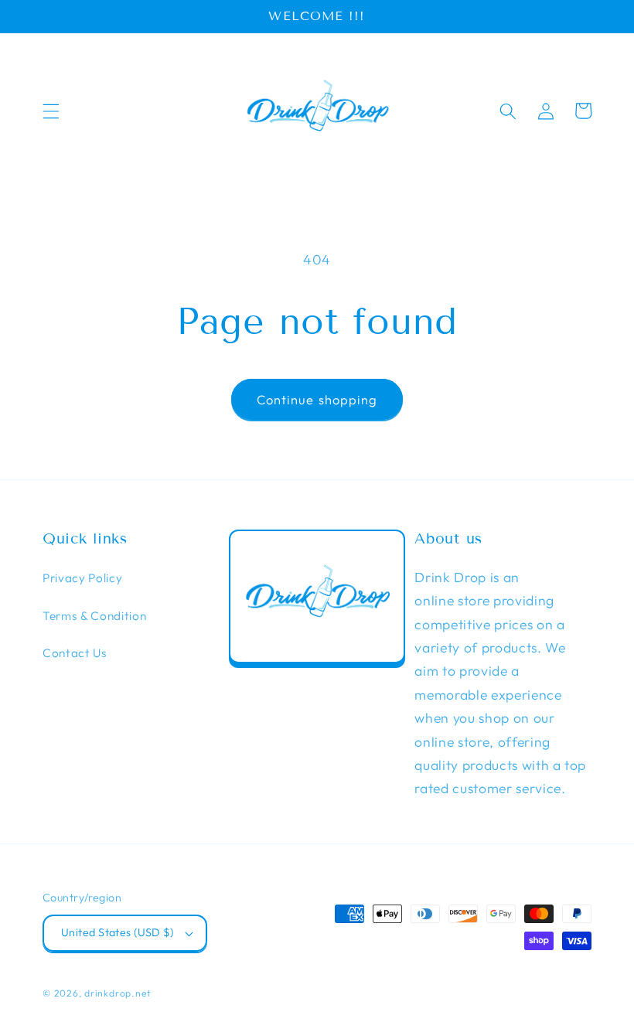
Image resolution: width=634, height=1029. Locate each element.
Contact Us (75, 653)
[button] (51, 110)
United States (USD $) (117, 932)
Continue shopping (317, 399)
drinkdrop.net (117, 993)
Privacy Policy (82, 578)
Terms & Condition (94, 615)
